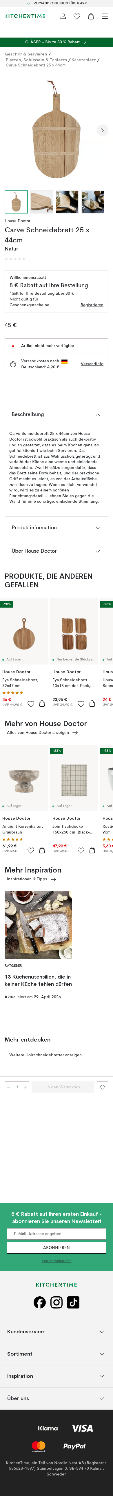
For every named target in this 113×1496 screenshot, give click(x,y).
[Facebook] (39, 1302)
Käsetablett (84, 59)
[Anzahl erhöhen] (25, 1087)
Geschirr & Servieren (26, 54)
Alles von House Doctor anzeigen (38, 733)
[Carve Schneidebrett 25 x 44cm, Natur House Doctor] (56, 129)
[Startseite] (25, 16)
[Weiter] (102, 130)
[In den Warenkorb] (42, 703)
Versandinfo (92, 364)
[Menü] (105, 16)
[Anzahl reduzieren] (9, 1087)
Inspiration (20, 1376)
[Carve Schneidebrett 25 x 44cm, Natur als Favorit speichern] (102, 1087)
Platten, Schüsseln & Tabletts (36, 59)
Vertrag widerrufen (57, 1261)
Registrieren (92, 305)
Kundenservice (25, 1331)
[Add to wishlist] (31, 704)
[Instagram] (56, 1302)
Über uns (18, 1398)
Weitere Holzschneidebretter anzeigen (45, 1055)
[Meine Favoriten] (77, 16)
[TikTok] (73, 1302)
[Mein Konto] (63, 16)
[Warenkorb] (91, 16)
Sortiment (19, 1353)
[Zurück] (10, 130)
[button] (15, 259)
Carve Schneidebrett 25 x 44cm (36, 65)
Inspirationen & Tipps (27, 879)
